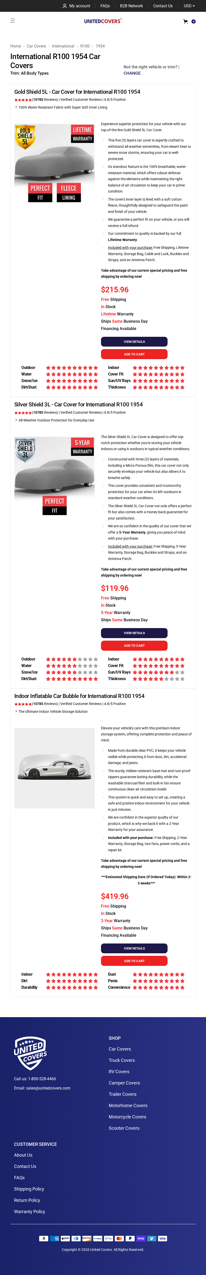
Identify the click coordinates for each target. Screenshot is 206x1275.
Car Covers (36, 46)
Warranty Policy (29, 1211)
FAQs (105, 6)
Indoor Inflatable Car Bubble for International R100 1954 (79, 696)
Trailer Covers (122, 1094)
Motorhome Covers (128, 1105)
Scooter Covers (124, 1128)
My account (79, 6)
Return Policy (27, 1200)
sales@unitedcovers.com (48, 1088)
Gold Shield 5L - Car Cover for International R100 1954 (77, 92)
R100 (85, 46)
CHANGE (132, 73)
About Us (23, 1155)
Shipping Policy (29, 1189)
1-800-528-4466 (42, 1078)
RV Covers (119, 1071)
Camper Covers (124, 1082)
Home (15, 46)
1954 (100, 46)
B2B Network (131, 6)
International (63, 46)
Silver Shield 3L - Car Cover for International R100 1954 (78, 404)
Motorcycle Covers (127, 1116)
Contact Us (163, 6)
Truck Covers (122, 1060)
